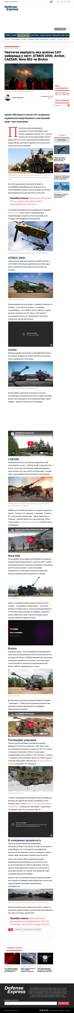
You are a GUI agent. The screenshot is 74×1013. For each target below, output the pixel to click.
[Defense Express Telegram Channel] (68, 2)
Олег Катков (17, 97)
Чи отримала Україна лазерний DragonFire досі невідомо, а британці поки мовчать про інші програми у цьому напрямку (12, 972)
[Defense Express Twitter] (65, 2)
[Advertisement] (47, 19)
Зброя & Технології (14, 48)
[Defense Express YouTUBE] (62, 2)
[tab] (62, 135)
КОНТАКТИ (67, 1010)
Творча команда (15, 39)
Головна (7, 48)
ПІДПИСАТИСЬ (63, 1003)
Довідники (31, 39)
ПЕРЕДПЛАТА (61, 1010)
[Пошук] (67, 29)
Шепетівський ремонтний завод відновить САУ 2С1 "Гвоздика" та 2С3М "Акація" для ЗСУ (30, 921)
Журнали (24, 39)
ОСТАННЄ (61, 135)
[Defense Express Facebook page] (58, 2)
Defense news (13, 213)
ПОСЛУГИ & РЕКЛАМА (53, 1010)
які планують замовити (29, 522)
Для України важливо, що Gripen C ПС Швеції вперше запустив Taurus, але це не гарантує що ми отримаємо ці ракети (45, 971)
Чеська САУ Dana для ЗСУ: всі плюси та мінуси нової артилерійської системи (30, 201)
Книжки (37, 39)
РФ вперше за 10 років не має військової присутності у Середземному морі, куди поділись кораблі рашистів (61, 197)
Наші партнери (44, 39)
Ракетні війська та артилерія (32, 929)
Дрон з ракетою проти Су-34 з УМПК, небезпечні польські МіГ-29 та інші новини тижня (28, 971)
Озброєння (18, 929)
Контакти (52, 39)
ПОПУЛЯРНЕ (61, 140)
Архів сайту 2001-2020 (62, 39)
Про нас (7, 39)
